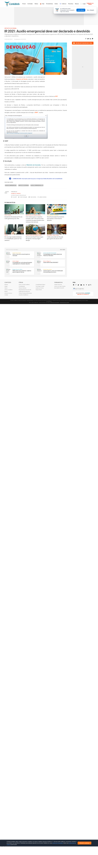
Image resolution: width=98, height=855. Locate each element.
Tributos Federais (22, 288)
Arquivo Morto (39, 289)
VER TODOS (62, 249)
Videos (6, 288)
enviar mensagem (23, 197)
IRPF (56, 96)
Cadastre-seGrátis (90, 4)
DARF (36, 112)
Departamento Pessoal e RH (25, 289)
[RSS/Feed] (91, 284)
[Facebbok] (76, 285)
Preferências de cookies (64, 302)
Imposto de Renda (21, 79)
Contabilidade (22, 286)
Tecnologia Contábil (40, 286)
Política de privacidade (54, 302)
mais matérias (33, 197)
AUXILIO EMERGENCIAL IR (37, 185)
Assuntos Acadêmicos (23, 294)
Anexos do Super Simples (60, 286)
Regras (6, 291)
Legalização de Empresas (24, 291)
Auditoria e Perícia (40, 288)
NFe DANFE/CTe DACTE (59, 288)
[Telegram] (86, 285)
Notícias (6, 284)
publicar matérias (42, 197)
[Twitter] (78, 285)
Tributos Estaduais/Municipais (25, 293)
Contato (6, 294)
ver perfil (15, 197)
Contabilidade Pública (40, 284)
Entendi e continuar (84, 843)
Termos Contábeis (8, 289)
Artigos (6, 286)
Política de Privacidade (58, 843)
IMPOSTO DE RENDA (24, 185)
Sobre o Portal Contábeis (24, 284)
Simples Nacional (58, 284)
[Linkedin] (84, 285)
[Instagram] (74, 285)
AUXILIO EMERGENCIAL (10, 185)
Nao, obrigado (90, 10)
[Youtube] (81, 285)
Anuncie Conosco (8, 293)
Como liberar (81, 10)
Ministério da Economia (33, 165)
